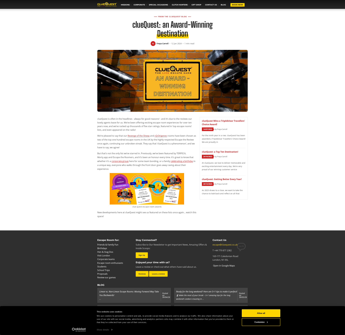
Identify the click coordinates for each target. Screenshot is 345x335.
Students (101, 266)
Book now (237, 5)
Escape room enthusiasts (110, 262)
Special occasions (158, 5)
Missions (125, 5)
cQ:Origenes (161, 135)
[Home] (107, 4)
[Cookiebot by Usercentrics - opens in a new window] (79, 330)
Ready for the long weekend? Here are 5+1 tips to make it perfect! (206, 291)
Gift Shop (196, 5)
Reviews (142, 274)
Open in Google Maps (224, 265)
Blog (223, 5)
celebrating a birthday (182, 161)
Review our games (106, 277)
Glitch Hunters (180, 5)
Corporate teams (106, 259)
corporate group (120, 161)
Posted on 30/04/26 (166, 295)
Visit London (103, 255)
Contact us (211, 5)
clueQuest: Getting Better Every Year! (222, 179)
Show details (103, 330)
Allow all (261, 313)
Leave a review (158, 274)
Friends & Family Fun (107, 244)
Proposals (102, 273)
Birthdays (102, 248)
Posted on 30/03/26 (243, 295)
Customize (259, 322)
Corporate (139, 5)
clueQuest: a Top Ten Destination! (220, 151)
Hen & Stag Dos (105, 251)
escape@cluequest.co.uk (225, 244)
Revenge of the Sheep (139, 135)
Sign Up (142, 255)
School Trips (103, 270)
